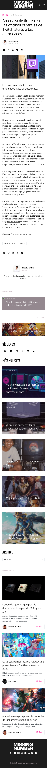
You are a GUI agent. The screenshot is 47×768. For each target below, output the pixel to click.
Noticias (5, 15)
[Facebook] (10, 351)
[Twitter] (22, 351)
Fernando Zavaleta (14, 627)
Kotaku (29, 234)
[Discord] (32, 753)
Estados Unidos (9, 243)
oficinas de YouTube (14, 227)
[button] (3, 5)
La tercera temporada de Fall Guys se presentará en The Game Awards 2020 (23, 665)
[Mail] (5, 351)
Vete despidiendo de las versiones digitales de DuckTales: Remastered (25, 329)
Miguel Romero (13, 41)
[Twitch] (34, 351)
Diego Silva (12, 681)
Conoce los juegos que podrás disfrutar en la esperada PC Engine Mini (21, 608)
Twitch (22, 243)
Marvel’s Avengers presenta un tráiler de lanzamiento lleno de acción (23, 718)
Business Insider (18, 234)
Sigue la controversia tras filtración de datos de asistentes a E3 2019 (23, 303)
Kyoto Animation (12, 221)
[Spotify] (36, 753)
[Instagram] (16, 351)
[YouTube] (28, 351)
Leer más (38, 627)
